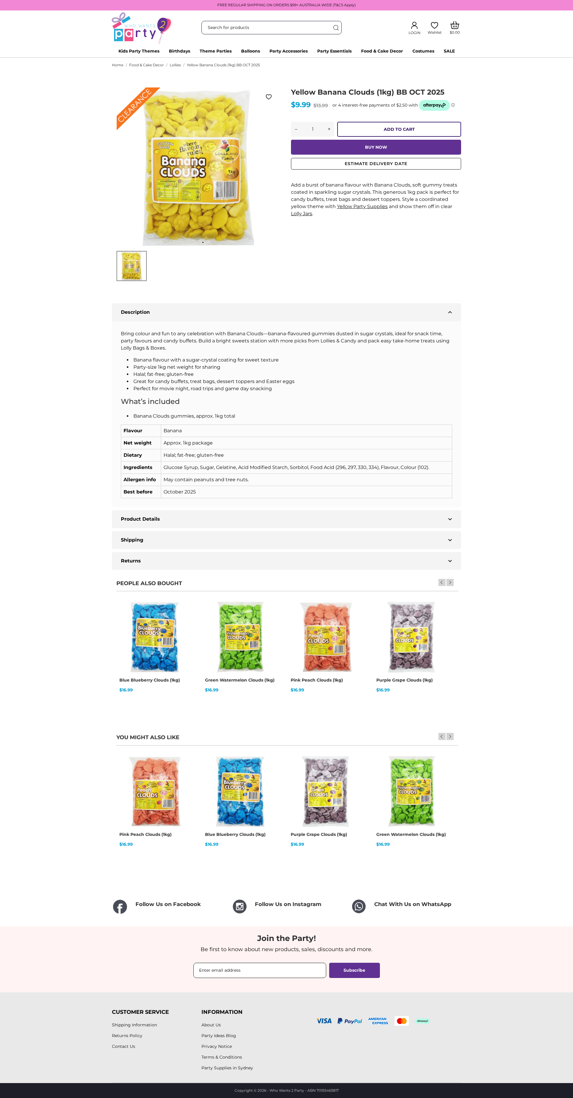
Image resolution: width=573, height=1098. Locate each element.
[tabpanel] (197, 167)
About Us (211, 1025)
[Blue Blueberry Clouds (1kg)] (181, 622)
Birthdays (179, 51)
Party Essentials (334, 51)
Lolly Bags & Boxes (143, 348)
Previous (442, 582)
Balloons (250, 51)
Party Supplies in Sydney (227, 1068)
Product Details (287, 519)
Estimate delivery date (376, 163)
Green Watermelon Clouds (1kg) (240, 680)
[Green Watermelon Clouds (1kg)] (267, 622)
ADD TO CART (399, 129)
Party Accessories (288, 51)
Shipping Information (134, 1025)
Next (450, 582)
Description (287, 312)
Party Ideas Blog (218, 1035)
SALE (449, 51)
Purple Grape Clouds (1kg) (404, 680)
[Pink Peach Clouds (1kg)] (353, 622)
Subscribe (354, 970)
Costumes (423, 51)
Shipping (287, 540)
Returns (287, 561)
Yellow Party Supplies (362, 206)
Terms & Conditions (221, 1057)
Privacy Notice (216, 1046)
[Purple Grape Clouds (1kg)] (438, 622)
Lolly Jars (301, 213)
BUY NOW (376, 147)
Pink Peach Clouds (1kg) (317, 680)
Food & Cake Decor (382, 51)
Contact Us (123, 1046)
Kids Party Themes (138, 51)
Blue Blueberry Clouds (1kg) (149, 680)
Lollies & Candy (338, 341)
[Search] (336, 27)
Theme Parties (216, 51)
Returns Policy (127, 1035)
